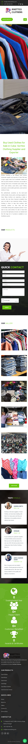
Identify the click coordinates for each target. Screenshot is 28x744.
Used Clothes (4, 674)
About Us (3, 702)
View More (14, 485)
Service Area (4, 711)
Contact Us (4, 708)
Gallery (3, 705)
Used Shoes (4, 677)
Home (2, 699)
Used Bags (3, 683)
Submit (7, 307)
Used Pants (4, 680)
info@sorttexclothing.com (10, 1)
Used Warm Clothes (6, 686)
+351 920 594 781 (8, 4)
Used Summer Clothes (6, 689)
